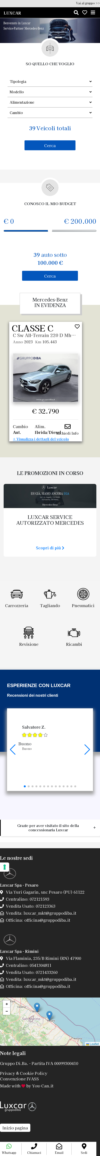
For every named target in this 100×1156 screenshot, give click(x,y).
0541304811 (40, 965)
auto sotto (50, 258)
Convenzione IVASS (19, 1079)
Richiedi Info (68, 433)
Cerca (50, 145)
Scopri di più (49, 548)
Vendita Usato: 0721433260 (31, 972)
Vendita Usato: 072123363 (30, 906)
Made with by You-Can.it (26, 1086)
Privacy (7, 1073)
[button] (25, 786)
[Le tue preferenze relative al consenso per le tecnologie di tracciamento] (4, 867)
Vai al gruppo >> (88, 3)
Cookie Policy (33, 1073)
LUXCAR (12, 13)
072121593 (39, 899)
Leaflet (94, 1044)
